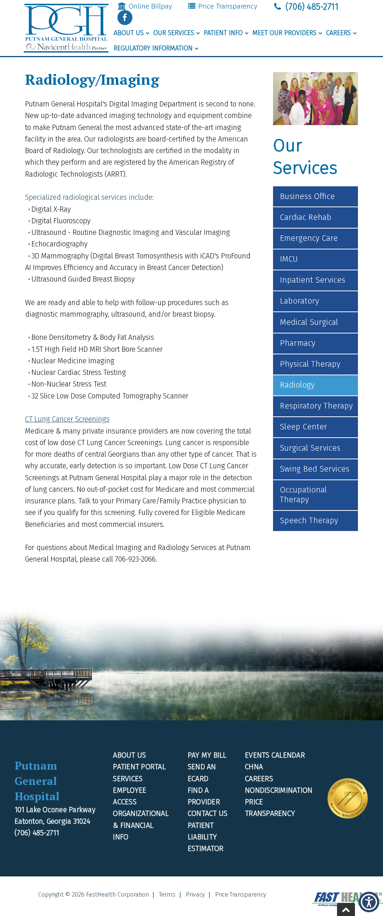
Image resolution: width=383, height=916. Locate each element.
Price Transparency (226, 6)
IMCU (289, 259)
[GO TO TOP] (346, 909)
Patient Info (223, 33)
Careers (338, 33)
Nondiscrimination (278, 790)
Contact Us (208, 813)
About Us (129, 33)
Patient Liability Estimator (205, 837)
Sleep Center (303, 427)
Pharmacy (297, 343)
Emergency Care (309, 238)
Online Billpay (149, 6)
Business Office (307, 196)
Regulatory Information (153, 48)
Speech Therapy (309, 520)
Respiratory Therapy (316, 406)
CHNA (254, 767)
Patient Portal (139, 767)
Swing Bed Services (314, 469)
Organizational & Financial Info (141, 825)
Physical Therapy (310, 364)
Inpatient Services (312, 280)
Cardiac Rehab (305, 217)
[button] (124, 17)
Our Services (173, 33)
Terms (167, 894)
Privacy (195, 894)
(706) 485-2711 (310, 6)
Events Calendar (275, 755)
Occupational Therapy (303, 494)
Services (128, 778)
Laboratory (299, 301)
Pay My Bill (207, 755)
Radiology (297, 385)
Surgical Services (310, 448)
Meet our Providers (284, 33)
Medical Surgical (309, 322)
